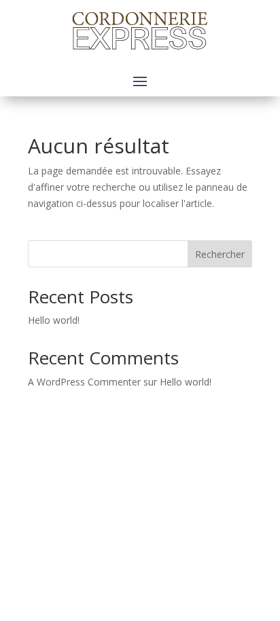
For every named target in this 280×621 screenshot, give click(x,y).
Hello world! (54, 320)
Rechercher (220, 254)
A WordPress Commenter (84, 381)
